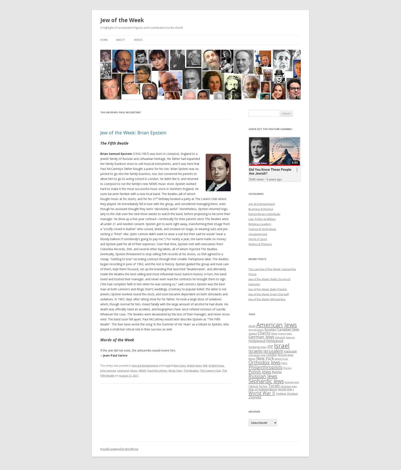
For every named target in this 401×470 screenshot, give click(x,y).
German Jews (261, 337)
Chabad (253, 333)
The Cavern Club (210, 370)
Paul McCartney (157, 370)
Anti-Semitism (256, 329)
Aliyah (252, 326)
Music (134, 370)
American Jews (276, 325)
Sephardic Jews (266, 381)
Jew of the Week (122, 20)
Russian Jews (263, 376)
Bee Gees (180, 365)
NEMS (142, 370)
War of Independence (263, 389)
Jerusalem (273, 351)
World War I (286, 389)
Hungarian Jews (257, 347)
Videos (138, 40)
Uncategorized (258, 234)
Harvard (280, 337)
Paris (284, 363)
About (120, 40)
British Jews (194, 365)
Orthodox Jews (264, 362)
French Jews (285, 333)
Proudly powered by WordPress (119, 449)
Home (104, 40)
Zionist (255, 397)
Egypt (274, 333)
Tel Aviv (263, 386)
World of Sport (258, 239)
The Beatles (191, 370)
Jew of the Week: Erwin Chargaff (269, 294)
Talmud (253, 386)
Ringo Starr (176, 370)
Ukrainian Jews (288, 386)
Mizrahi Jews (285, 355)
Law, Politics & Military (262, 219)
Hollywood (257, 341)
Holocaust (274, 340)
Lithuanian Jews (257, 355)
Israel (281, 345)
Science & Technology (262, 229)
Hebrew (290, 337)
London (271, 355)
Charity (264, 332)
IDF (270, 346)
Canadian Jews (288, 329)
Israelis (256, 351)
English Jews (216, 365)
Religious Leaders (260, 224)
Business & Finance (261, 209)
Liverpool (123, 370)
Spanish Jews (292, 382)
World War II (262, 393)
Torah (274, 385)
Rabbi (277, 371)
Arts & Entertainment (145, 365)
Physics (287, 367)
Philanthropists (265, 367)
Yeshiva (281, 393)
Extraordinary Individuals (264, 214)
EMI (205, 365)
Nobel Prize (281, 358)
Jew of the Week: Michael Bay (267, 299)
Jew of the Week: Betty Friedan (268, 289)
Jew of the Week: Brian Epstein (133, 132)
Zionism (292, 393)
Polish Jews (260, 371)
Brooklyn (271, 329)
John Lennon (108, 370)
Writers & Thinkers (260, 244)
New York (265, 358)
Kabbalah (290, 351)
